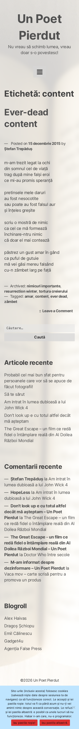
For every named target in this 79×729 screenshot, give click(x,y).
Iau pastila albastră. (55, 722)
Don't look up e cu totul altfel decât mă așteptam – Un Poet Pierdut (35, 511)
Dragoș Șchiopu (19, 625)
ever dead (58, 296)
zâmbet (10, 301)
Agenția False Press (23, 648)
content (42, 296)
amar (29, 296)
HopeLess (20, 492)
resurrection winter (20, 291)
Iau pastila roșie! (24, 722)
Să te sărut (14, 394)
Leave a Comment (58, 311)
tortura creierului (53, 291)
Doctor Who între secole (47, 554)
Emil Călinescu (18, 633)
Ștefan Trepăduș (18, 149)
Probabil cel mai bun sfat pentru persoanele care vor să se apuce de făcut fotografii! (38, 380)
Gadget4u (13, 641)
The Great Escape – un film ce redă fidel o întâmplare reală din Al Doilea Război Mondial (38, 434)
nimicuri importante (43, 286)
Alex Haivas (15, 618)
